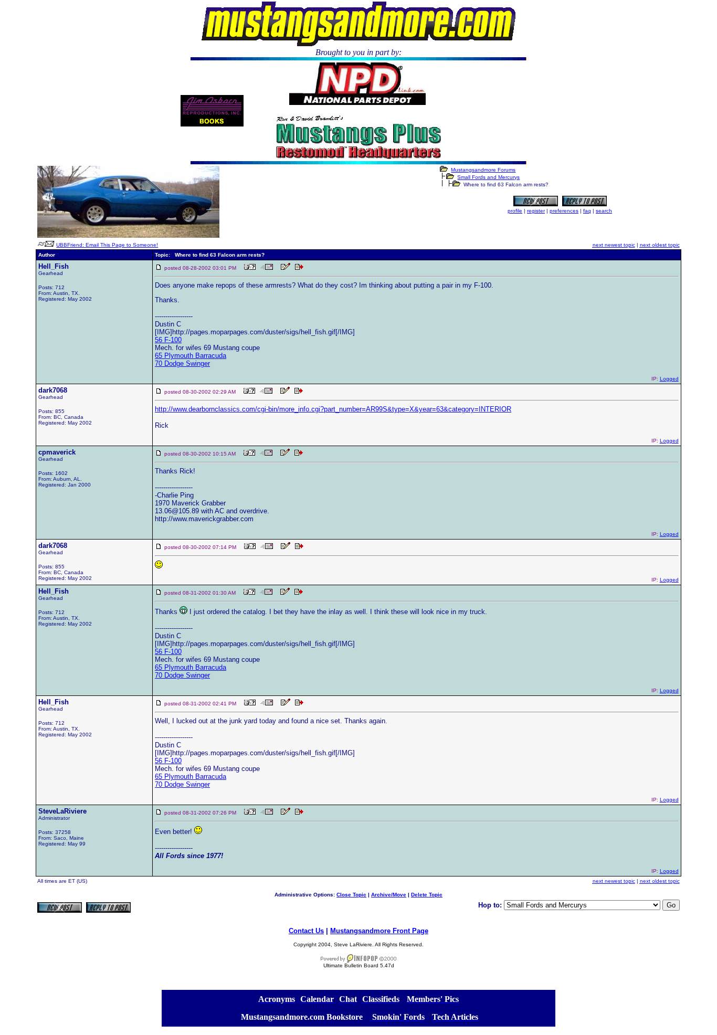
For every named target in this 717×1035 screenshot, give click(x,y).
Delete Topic (426, 894)
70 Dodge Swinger (182, 363)
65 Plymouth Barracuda (190, 356)
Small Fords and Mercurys (488, 177)
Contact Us (306, 931)
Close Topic (351, 894)
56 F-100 (168, 340)
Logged (669, 379)
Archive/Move (388, 894)
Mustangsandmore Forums (483, 170)
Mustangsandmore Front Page (379, 931)
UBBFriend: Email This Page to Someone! (107, 245)
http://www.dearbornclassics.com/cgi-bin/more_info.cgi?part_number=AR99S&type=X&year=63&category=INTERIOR (333, 409)
